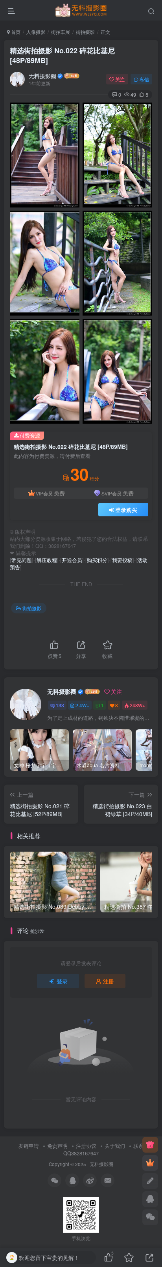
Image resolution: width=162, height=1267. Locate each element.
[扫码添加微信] (150, 1217)
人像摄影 (35, 31)
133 (60, 705)
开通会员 (72, 560)
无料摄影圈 (42, 76)
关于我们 (115, 1145)
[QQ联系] (150, 1199)
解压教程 (47, 560)
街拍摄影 (85, 31)
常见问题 (21, 560)
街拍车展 (60, 31)
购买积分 (97, 560)
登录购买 (126, 510)
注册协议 (86, 1145)
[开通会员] (150, 1163)
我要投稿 (122, 560)
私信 (144, 79)
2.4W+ (82, 705)
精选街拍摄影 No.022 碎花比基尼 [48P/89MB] (62, 55)
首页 (15, 31)
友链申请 (28, 1145)
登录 (62, 981)
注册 (108, 981)
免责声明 (57, 1145)
